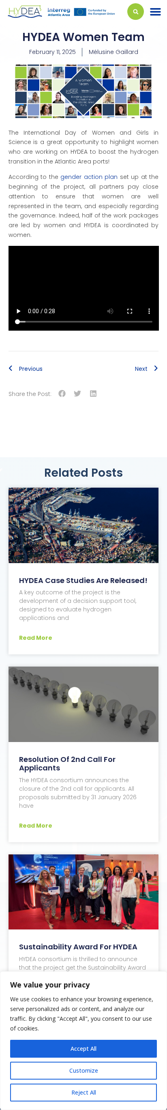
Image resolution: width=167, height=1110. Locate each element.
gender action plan (89, 177)
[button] (155, 11)
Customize (83, 1070)
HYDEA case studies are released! (83, 580)
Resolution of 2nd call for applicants (67, 763)
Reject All (83, 1092)
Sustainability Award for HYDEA (78, 947)
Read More (35, 638)
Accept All (83, 1048)
